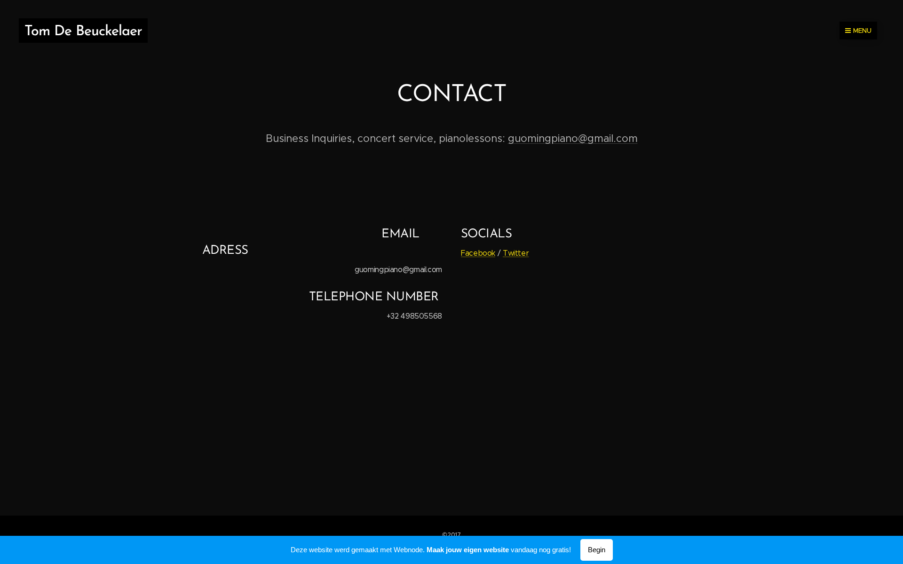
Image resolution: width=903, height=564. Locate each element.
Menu (862, 30)
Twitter (516, 253)
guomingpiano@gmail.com (573, 138)
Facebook (478, 253)
